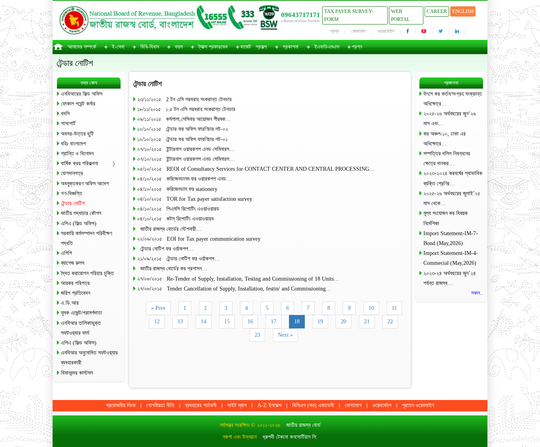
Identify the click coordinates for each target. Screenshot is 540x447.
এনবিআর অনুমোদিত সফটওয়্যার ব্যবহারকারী (89, 358)
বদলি (65, 114)
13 (180, 321)
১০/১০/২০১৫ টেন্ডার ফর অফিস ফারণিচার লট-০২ (182, 129)
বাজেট (245, 47)
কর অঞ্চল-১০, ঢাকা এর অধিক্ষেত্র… (444, 139)
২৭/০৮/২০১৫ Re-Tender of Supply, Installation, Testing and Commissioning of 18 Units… (238, 279)
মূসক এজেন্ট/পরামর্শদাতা (81, 313)
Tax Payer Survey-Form (348, 15)
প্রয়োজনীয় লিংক (121, 405)
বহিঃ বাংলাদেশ (73, 144)
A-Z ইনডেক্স (269, 405)
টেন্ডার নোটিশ (73, 203)
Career (437, 11)
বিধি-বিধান (149, 47)
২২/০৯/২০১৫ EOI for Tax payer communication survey (199, 239)
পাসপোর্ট (68, 123)
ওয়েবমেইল (386, 31)
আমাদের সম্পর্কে (82, 47)
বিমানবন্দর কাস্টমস (77, 373)
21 (367, 321)
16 (250, 321)
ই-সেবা (118, 47)
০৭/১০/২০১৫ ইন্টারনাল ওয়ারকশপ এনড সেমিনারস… (186, 149)
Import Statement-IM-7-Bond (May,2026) (450, 238)
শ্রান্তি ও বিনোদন (77, 154)
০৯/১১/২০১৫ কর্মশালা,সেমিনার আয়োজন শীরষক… (184, 119)
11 (394, 308)
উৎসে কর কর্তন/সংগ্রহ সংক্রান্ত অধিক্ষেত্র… (452, 99)
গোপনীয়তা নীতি (160, 405)
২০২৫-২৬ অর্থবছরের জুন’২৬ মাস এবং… (449, 118)
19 (320, 321)
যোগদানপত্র (72, 173)
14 (203, 321)
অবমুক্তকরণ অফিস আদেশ (85, 184)
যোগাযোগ (358, 31)
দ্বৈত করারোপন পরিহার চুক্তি (87, 273)
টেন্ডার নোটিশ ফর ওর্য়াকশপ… (165, 249)
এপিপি (66, 253)
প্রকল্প (261, 47)
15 (227, 321)
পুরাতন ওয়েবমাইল (418, 405)
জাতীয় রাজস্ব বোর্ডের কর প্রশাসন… (172, 269)
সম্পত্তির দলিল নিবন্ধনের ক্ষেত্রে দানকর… (446, 158)
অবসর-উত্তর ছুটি (77, 134)
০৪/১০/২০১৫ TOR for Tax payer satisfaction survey (194, 199)
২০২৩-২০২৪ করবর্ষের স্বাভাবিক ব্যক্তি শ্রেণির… (452, 178)
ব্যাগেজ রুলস (72, 263)
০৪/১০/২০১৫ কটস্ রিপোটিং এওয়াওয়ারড (175, 219)
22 (390, 321)
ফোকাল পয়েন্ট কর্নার (78, 104)
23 (257, 335)
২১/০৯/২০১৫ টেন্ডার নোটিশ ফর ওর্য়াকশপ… (178, 259)
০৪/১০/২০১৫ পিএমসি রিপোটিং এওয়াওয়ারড (178, 209)
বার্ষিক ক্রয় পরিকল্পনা (79, 163)
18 (297, 321)
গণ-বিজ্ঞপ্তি (71, 193)
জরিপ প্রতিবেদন (75, 293)
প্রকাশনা (290, 47)
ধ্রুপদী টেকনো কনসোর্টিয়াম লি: (289, 437)
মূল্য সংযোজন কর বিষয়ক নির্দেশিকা (445, 218)
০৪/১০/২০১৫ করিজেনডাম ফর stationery (177, 189)
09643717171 (300, 15)
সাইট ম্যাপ (237, 405)
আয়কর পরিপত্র (75, 283)
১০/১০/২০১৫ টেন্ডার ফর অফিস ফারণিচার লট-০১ (182, 139)
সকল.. (477, 293)
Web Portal (400, 15)
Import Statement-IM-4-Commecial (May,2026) (450, 258)
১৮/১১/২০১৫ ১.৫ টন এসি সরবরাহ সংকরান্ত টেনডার (186, 109)
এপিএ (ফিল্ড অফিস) (78, 223)
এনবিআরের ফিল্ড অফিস (81, 94)
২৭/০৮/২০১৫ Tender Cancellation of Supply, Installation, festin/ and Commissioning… (234, 289)
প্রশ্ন (334, 31)
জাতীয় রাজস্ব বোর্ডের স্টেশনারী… (169, 229)
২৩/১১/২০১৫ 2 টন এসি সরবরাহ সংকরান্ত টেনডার (184, 99)
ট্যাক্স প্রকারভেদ (213, 47)
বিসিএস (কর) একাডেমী (313, 405)
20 (343, 321)
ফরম (179, 47)
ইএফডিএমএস (326, 47)
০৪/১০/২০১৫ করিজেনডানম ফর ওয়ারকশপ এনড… (184, 179)
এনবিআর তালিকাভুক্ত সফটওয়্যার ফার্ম (81, 328)
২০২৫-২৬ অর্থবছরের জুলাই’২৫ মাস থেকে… (451, 198)
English (463, 11)
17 (273, 321)
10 (371, 308)
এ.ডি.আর (70, 303)
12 (157, 321)
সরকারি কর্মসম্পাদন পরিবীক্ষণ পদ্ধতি (86, 238)
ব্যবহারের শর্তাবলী (201, 405)
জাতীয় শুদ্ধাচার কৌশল (81, 213)
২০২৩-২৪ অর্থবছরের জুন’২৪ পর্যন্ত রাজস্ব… (449, 278)
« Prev (158, 308)
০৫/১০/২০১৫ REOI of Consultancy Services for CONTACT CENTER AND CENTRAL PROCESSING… (256, 169)
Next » (285, 335)
